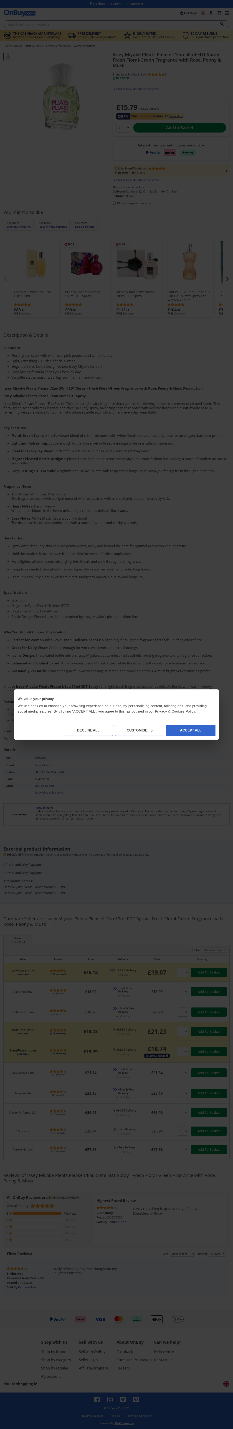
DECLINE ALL (88, 730)
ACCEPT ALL (190, 730)
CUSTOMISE (137, 730)
